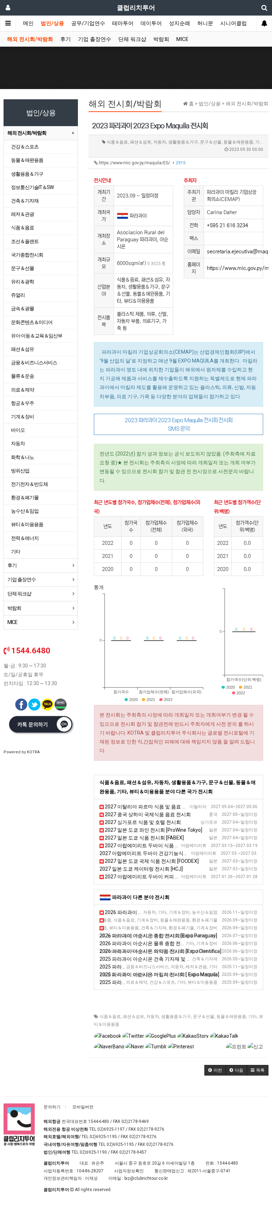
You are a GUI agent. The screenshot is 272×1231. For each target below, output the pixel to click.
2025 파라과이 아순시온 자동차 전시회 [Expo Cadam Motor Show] (172, 967)
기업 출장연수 (94, 39)
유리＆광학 (22, 281)
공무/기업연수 (88, 23)
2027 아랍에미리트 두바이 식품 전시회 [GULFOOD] (159, 845)
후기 (65, 39)
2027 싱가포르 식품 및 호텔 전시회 (142, 822)
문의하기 (52, 1107)
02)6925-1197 (111, 1129)
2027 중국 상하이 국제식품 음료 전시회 (147, 814)
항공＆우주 (22, 403)
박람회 (161, 39)
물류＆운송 (22, 376)
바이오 (18, 430)
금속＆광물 (22, 308)
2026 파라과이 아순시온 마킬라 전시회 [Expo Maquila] (161, 928)
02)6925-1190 (93, 1152)
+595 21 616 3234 (227, 225)
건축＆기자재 (25, 201)
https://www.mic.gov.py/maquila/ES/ (142, 162)
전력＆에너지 (25, 538)
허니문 (205, 23)
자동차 (152, 1016)
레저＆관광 (22, 214)
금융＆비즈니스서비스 (34, 362)
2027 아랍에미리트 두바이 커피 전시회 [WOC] (154, 876)
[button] (215, 1070)
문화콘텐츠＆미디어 (31, 322)
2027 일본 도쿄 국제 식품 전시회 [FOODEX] (151, 861)
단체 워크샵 (132, 39)
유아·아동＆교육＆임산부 (36, 335)
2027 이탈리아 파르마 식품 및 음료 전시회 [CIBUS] (159, 806)
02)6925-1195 (103, 1136)
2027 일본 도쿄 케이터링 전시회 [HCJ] (141, 869)
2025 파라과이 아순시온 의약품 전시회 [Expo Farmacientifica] (167, 982)
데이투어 (151, 23)
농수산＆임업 (25, 511)
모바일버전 (83, 1107)
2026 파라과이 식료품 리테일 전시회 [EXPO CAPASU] (161, 920)
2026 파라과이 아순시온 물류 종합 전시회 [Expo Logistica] (163, 943)
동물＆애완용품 (231, 1016)
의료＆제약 (22, 390)
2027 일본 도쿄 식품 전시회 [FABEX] (144, 838)
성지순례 (179, 23)
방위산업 (20, 470)
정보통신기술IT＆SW (32, 187)
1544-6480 (98, 1121)
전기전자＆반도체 (29, 484)
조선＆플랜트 (25, 241)
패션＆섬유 (133, 1016)
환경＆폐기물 (25, 497)
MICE (182, 39)
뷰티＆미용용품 (27, 524)
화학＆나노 (22, 457)
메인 (28, 23)
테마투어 (123, 23)
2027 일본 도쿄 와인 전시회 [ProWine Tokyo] (153, 830)
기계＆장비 (22, 416)
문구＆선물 (203, 1016)
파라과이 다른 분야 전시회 (141, 897)
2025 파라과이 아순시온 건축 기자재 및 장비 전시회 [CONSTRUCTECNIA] (179, 959)
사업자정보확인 (129, 1170)
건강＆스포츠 (25, 146)
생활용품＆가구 (176, 1016)
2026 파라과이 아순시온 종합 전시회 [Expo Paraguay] (158, 935)
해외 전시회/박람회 (30, 39)
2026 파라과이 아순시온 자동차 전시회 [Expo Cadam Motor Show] (177, 912)
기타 (252, 1016)
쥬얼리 (18, 295)
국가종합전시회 (27, 255)
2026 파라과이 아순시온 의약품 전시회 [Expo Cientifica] (160, 951)
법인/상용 (52, 23)
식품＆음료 (110, 1016)
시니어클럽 (233, 23)
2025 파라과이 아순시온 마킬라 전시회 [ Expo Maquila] (159, 974)
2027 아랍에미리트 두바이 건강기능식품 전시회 (152, 853)
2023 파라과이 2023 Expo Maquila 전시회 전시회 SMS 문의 (178, 424)
